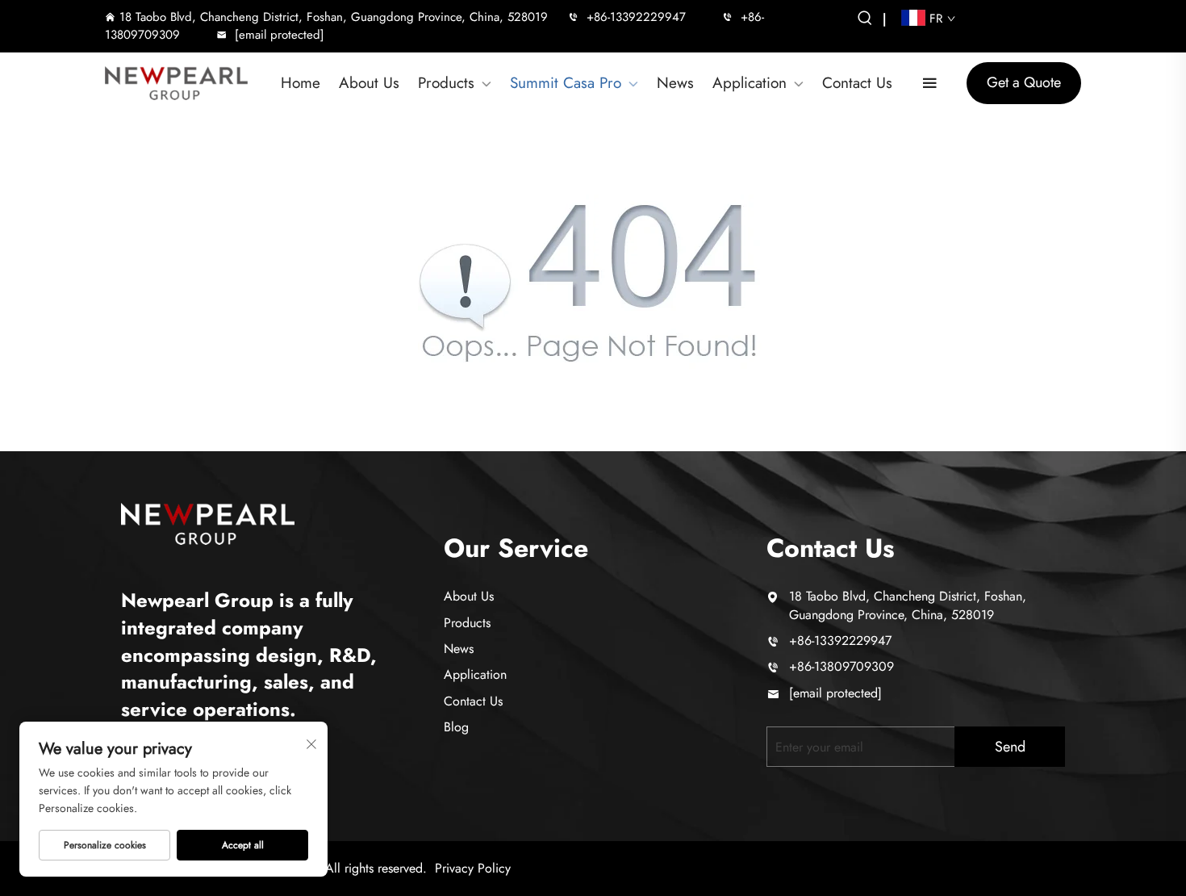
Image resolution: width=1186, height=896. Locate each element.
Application (749, 83)
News (675, 83)
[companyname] (207, 521)
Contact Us (857, 83)
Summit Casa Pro (565, 83)
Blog (456, 727)
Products (446, 83)
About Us (369, 83)
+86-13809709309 (841, 666)
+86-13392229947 (636, 17)
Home (300, 83)
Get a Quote (1024, 82)
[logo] (176, 83)
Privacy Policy (473, 868)
